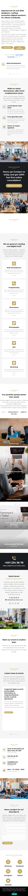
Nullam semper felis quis (14, 544)
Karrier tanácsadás (14, 499)
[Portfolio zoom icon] (12, 439)
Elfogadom (14, 894)
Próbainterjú (14, 444)
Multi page (14, 414)
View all (3, 412)
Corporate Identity (13, 412)
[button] (9, 73)
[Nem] (26, 891)
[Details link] (15, 439)
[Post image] (14, 432)
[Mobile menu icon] (25, 2)
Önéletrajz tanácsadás (14, 471)
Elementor (23, 412)
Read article (8, 712)
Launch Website (12, 540)
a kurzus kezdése (10, 519)
